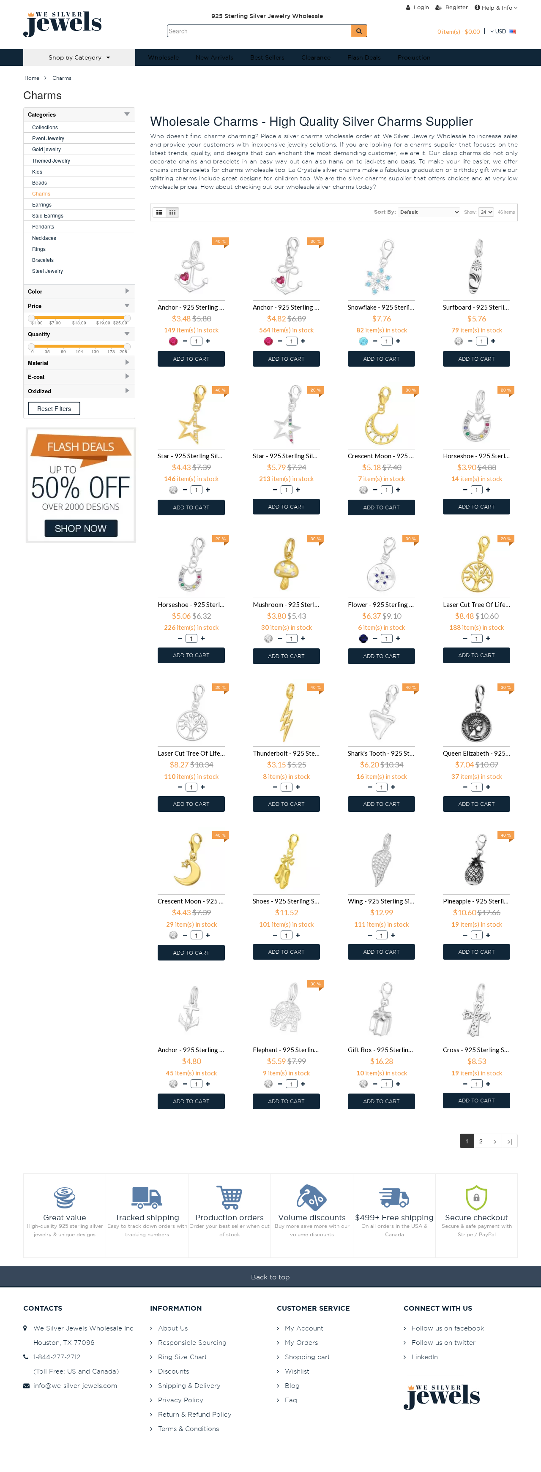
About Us (173, 1328)
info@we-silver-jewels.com (73, 1386)
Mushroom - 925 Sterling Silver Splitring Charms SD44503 (286, 604)
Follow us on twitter (443, 1343)
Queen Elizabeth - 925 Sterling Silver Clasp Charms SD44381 (476, 753)
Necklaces (44, 237)
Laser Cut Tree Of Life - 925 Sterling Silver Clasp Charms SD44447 (476, 604)
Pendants (43, 226)
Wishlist (297, 1371)
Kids (37, 171)
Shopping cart (307, 1357)
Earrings (42, 204)
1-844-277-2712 (54, 1357)
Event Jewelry (48, 137)
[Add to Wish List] (225, 234)
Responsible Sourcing (192, 1343)
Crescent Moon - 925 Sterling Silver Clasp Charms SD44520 (381, 456)
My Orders (301, 1343)
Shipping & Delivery (189, 1386)
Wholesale (163, 57)
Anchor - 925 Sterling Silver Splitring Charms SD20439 (191, 1049)
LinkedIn (425, 1357)
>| (509, 1141)
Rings (39, 248)
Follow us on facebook (448, 1328)
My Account (304, 1328)
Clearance (316, 57)
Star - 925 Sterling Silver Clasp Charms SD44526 (191, 456)
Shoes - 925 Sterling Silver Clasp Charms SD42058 (286, 901)
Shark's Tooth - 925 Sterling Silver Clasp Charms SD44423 (381, 753)
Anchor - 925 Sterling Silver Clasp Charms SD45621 (286, 307)
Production (414, 57)
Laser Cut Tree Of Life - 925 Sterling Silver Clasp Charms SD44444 (191, 753)
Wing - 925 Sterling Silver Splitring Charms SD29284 (381, 901)
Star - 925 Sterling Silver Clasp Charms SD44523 (286, 456)
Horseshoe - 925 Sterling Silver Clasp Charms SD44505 (191, 604)
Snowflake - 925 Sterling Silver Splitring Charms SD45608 (381, 307)
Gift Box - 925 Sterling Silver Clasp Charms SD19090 (381, 1049)
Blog (292, 1386)
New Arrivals (214, 57)
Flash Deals (364, 57)
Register (456, 7)
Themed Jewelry (51, 160)
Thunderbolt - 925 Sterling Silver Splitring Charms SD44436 (286, 753)
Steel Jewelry (47, 270)
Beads (39, 182)
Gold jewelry (46, 148)
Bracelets (43, 259)
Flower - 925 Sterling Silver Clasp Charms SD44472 (381, 604)
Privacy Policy (180, 1400)
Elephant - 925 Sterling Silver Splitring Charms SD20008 (286, 1049)
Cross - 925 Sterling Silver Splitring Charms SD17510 (476, 1049)
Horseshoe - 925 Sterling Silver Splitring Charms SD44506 (476, 456)
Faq (291, 1400)
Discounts (173, 1371)
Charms (41, 193)
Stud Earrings (47, 215)
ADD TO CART (191, 359)
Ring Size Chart (182, 1357)
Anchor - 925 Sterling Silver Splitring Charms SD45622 (191, 307)
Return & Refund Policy (195, 1414)
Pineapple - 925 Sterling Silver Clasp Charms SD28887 (476, 901)
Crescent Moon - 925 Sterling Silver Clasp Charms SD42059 (191, 901)
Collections (45, 127)
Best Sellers (267, 57)
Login (420, 7)
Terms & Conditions (188, 1429)
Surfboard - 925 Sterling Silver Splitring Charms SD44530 (476, 307)
